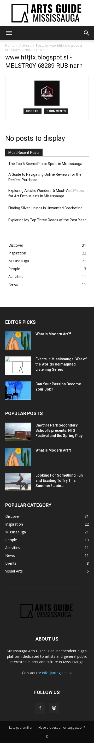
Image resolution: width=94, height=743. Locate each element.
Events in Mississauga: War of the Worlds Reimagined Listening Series (61, 364)
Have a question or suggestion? (61, 727)
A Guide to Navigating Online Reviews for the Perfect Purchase (44, 177)
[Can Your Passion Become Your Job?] (18, 390)
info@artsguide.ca (57, 672)
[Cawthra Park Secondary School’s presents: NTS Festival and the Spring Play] (18, 432)
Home (9, 45)
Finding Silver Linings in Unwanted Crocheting (45, 208)
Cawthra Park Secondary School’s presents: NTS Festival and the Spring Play (59, 430)
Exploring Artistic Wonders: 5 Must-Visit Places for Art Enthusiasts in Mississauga (46, 193)
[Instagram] (54, 708)
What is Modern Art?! (53, 334)
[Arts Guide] (47, 13)
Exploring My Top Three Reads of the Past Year (47, 220)
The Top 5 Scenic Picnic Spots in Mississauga (45, 164)
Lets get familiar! (21, 727)
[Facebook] (40, 708)
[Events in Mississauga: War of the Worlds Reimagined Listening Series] (18, 365)
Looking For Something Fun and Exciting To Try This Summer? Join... (59, 480)
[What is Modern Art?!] (18, 340)
